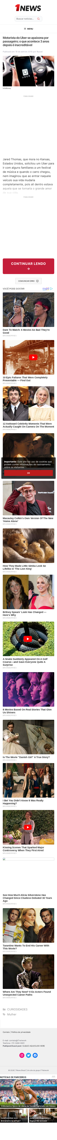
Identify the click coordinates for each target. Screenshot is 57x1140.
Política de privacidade (21, 1032)
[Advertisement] (28, 126)
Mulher (11, 1014)
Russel (39, 51)
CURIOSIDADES (17, 1009)
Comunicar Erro (26, 281)
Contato (6, 1032)
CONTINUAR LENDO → (28, 266)
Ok (28, 473)
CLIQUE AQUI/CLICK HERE (33, 1046)
